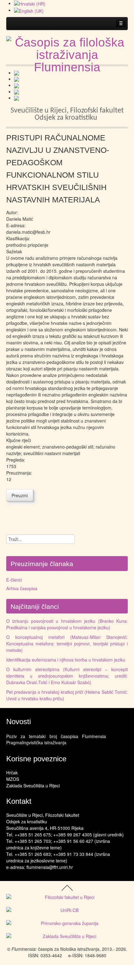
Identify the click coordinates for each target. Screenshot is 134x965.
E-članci (14, 580)
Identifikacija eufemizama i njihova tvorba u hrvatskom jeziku (65, 660)
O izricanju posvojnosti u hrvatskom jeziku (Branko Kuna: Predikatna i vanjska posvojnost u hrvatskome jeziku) (67, 624)
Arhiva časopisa (21, 588)
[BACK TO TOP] (67, 887)
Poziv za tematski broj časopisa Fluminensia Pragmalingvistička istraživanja (56, 739)
